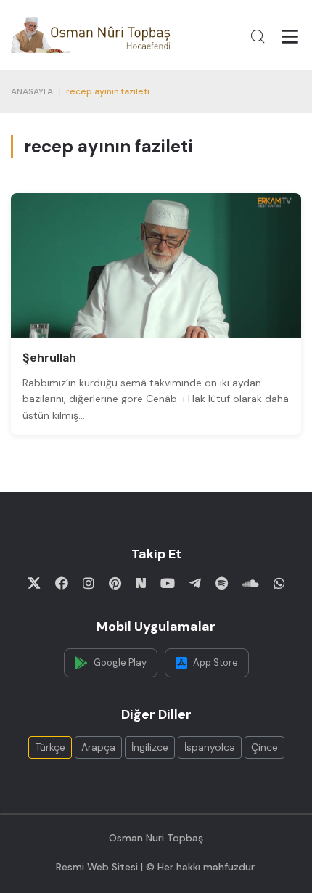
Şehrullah (49, 357)
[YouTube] (167, 583)
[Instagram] (88, 583)
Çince (264, 747)
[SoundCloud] (250, 583)
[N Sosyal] (141, 583)
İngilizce (149, 747)
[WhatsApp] (279, 583)
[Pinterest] (115, 583)
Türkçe (50, 747)
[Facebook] (61, 583)
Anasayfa (32, 91)
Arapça (98, 747)
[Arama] (257, 36)
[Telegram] (195, 583)
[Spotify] (221, 583)
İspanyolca (209, 747)
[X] (34, 583)
